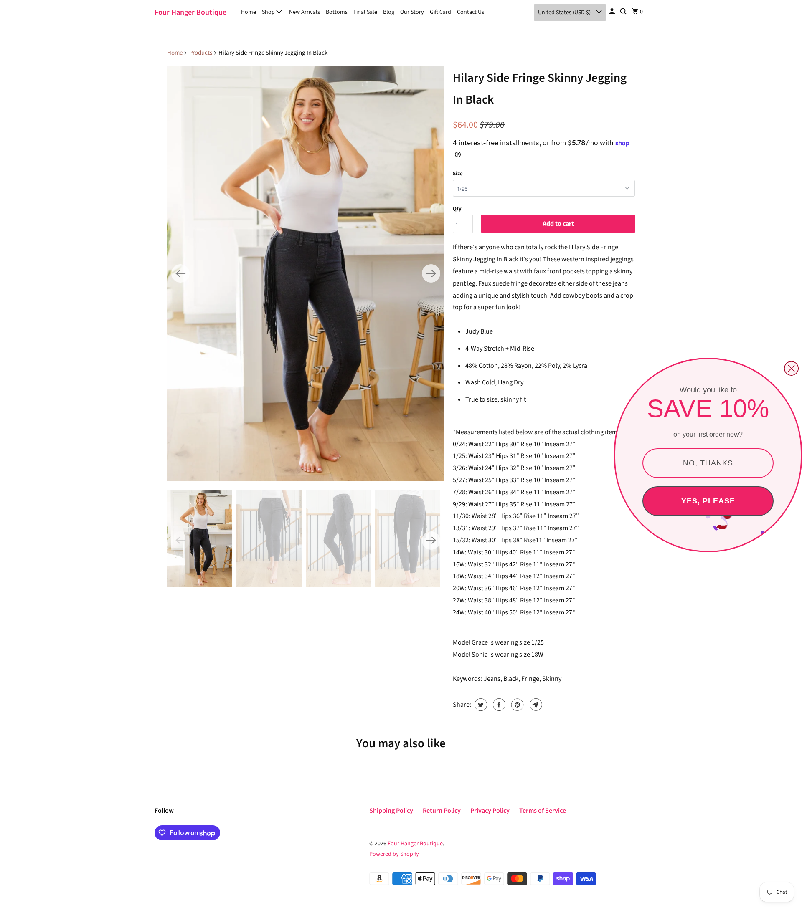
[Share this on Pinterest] (516, 704)
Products (200, 52)
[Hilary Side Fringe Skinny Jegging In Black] (305, 273)
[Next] (431, 273)
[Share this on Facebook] (498, 704)
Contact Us (470, 12)
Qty (457, 208)
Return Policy (442, 810)
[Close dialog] (791, 368)
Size (458, 173)
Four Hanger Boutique (190, 12)
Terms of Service (542, 810)
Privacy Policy (490, 810)
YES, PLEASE (708, 501)
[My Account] (612, 11)
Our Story (412, 12)
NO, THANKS (708, 463)
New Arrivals (304, 12)
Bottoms (337, 12)
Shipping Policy (391, 810)
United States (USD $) (565, 12)
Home (248, 12)
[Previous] (180, 273)
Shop (269, 12)
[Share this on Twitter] (479, 704)
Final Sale (365, 12)
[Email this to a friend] (535, 704)
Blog (388, 12)
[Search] (624, 11)
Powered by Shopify (394, 854)
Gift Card (440, 12)
